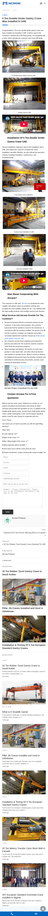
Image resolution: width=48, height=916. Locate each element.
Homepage (6, 10)
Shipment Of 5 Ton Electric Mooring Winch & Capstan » (25, 533)
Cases (14, 10)
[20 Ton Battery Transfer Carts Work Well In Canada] (24, 829)
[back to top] (43, 909)
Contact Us (39, 186)
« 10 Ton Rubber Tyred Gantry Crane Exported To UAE (24, 544)
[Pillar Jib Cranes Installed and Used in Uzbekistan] (24, 592)
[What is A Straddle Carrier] (24, 692)
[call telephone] (45, 3)
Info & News (7, 706)
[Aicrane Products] (11, 3)
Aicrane (24, 303)
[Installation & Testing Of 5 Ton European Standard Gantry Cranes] (24, 629)
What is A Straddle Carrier (15, 712)
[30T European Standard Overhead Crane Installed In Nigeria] (24, 875)
